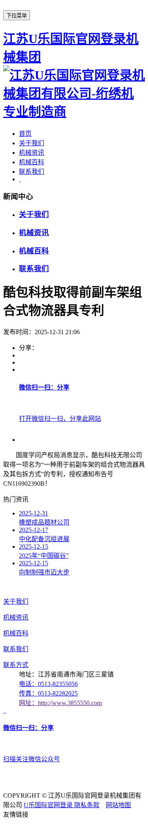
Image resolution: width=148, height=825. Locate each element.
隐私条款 (86, 805)
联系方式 (15, 665)
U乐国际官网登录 (49, 805)
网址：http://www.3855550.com (60, 703)
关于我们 (31, 143)
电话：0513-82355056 (48, 684)
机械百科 (31, 162)
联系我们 (31, 171)
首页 (25, 133)
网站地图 (118, 805)
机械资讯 (31, 152)
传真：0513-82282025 (48, 693)
